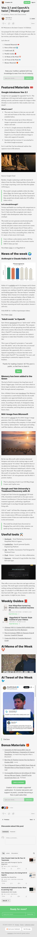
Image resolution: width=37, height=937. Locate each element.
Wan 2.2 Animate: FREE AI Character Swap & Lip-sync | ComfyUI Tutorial (19, 634)
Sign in (33, 2)
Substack (10, 933)
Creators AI (9, 17)
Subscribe (27, 2)
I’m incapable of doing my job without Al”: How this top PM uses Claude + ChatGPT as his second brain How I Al (19, 775)
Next (31, 819)
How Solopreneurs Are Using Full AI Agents (14, 874)
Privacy (17, 925)
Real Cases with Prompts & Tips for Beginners (11, 863)
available (12, 285)
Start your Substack (14, 929)
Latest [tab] (8, 853)
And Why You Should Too (8, 877)
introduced (22, 494)
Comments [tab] (5, 831)
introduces (22, 393)
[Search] (34, 853)
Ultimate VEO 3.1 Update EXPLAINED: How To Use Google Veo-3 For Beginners (19, 628)
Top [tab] (3, 853)
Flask (6, 555)
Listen (33, 18)
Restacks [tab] (12, 831)
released (12, 418)
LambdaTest (8, 544)
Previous (6, 819)
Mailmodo (7, 539)
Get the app (26, 929)
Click (10, 248)
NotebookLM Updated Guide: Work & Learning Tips (13, 889)
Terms (22, 925)
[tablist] (8, 831)
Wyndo (20, 612)
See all (5, 900)
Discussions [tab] (14, 853)
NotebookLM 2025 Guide (8, 892)
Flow (9, 193)
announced (13, 323)
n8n (5, 550)
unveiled (14, 96)
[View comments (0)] (9, 23)
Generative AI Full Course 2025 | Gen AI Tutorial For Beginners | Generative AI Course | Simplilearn (19, 752)
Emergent (7, 558)
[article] (18, 863)
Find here (6, 739)
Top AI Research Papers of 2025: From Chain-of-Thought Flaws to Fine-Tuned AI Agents (20, 766)
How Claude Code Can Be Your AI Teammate (13, 859)
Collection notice (29, 925)
